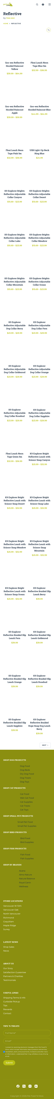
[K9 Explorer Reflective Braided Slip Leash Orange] (14, 659)
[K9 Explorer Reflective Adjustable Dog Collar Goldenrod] (14, 349)
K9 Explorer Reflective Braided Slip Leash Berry (39, 591)
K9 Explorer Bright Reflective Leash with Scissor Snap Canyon (39, 456)
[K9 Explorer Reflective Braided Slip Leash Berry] (39, 572)
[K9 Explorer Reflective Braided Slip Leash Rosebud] (39, 659)
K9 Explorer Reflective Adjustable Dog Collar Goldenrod (14, 369)
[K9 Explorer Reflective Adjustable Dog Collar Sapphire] (39, 393)
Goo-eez (10, 18)
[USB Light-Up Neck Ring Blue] (39, 134)
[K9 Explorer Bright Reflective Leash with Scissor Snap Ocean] (14, 572)
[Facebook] (17, 1086)
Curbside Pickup (11, 1001)
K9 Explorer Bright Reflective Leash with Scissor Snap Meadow (14, 544)
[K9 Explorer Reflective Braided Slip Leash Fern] (14, 615)
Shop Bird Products (15, 832)
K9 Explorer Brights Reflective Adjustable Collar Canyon (14, 194)
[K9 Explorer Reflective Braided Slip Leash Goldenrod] (39, 615)
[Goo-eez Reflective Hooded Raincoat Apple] (14, 90)
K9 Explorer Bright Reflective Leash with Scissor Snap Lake (39, 500)
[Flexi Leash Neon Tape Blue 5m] (39, 46)
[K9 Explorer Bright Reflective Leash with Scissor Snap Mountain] (39, 525)
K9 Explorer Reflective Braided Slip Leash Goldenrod (39, 635)
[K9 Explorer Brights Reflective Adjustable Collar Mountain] (14, 262)
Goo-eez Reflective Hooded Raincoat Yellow (14, 65)
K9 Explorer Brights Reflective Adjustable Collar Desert (39, 194)
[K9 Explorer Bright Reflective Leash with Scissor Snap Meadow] (14, 525)
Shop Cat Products (14, 788)
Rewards (7, 1009)
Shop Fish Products (14, 848)
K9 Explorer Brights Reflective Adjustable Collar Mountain (14, 281)
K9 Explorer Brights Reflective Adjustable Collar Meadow (39, 237)
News (6, 951)
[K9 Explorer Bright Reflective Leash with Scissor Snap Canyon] (39, 437)
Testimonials (9, 980)
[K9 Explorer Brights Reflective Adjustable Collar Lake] (14, 218)
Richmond (8, 918)
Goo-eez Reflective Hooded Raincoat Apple (14, 109)
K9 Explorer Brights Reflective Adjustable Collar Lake (14, 237)
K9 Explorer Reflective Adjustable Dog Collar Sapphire (39, 413)
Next (44, 745)
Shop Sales (8, 947)
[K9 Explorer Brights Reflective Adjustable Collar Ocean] (39, 262)
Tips (5, 1005)
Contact (7, 1013)
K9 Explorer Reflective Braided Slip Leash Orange (14, 679)
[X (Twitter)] (23, 1086)
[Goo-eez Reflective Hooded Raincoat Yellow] (14, 46)
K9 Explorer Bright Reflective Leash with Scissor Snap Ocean (15, 591)
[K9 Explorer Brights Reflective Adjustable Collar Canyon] (14, 174)
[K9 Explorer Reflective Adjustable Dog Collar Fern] (39, 306)
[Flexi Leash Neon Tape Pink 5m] (14, 134)
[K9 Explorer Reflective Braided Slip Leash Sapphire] (14, 703)
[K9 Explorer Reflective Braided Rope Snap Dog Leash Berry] (39, 703)
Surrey (6, 929)
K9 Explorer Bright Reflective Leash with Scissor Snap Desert (15, 500)
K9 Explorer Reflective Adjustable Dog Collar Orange (39, 369)
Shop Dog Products (14, 760)
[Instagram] (30, 1086)
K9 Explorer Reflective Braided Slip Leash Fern (14, 635)
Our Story (8, 968)
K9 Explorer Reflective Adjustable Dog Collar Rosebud (14, 413)
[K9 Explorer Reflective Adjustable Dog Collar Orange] (39, 349)
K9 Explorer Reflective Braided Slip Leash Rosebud (39, 679)
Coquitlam (8, 921)
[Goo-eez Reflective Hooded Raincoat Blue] (39, 90)
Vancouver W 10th (12, 906)
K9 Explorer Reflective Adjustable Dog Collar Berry (14, 325)
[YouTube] (36, 1086)
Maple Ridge (9, 925)
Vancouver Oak (10, 910)
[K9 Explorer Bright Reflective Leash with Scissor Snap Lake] (39, 481)
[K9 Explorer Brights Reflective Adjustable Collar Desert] (39, 174)
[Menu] (49, 4)
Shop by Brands (12, 864)
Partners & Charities (13, 976)
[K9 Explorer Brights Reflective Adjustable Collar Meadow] (39, 218)
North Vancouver (11, 914)
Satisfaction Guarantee (14, 972)
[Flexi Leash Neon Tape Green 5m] (14, 437)
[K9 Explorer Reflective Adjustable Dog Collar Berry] (14, 306)
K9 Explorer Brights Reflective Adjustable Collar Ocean (39, 281)
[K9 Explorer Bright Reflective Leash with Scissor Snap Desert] (14, 481)
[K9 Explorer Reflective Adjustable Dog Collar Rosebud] (14, 393)
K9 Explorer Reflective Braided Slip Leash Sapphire (14, 722)
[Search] (37, 4)
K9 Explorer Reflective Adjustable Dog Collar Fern (39, 325)
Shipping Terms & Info (14, 998)
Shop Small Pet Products (18, 816)
